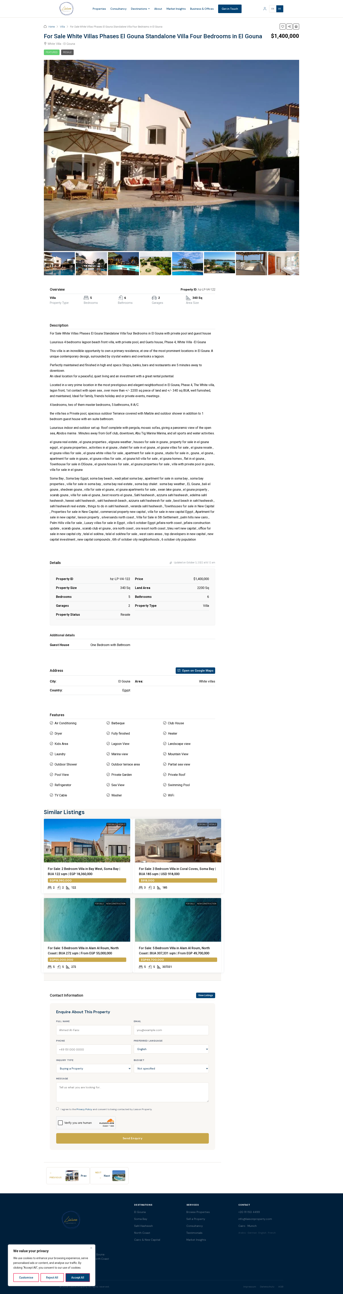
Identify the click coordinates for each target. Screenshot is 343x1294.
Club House (176, 723)
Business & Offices (202, 9)
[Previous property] (72, 1175)
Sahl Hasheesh (143, 1226)
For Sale (111, 824)
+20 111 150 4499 (249, 1212)
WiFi (171, 795)
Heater (172, 733)
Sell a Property (195, 1219)
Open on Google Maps (197, 670)
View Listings (205, 995)
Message (62, 1078)
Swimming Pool (179, 785)
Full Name (63, 1021)
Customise (26, 1277)
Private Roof (176, 775)
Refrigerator (63, 785)
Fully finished (120, 733)
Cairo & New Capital (147, 1239)
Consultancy (118, 9)
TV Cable (61, 795)
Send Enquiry (133, 1138)
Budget (139, 1060)
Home (51, 26)
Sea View (117, 785)
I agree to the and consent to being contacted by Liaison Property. (106, 1109)
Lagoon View (120, 744)
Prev (84, 1175)
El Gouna (140, 1212)
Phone (60, 1040)
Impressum (249, 1286)
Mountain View (178, 754)
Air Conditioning (65, 723)
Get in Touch (230, 9)
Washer (116, 795)
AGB (280, 1286)
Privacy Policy (84, 1109)
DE (279, 9)
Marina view (119, 754)
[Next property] (118, 1175)
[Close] (91, 1247)
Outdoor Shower (66, 764)
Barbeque (118, 723)
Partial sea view (179, 764)
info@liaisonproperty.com (255, 1219)
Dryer (58, 733)
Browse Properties (198, 1212)
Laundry (60, 754)
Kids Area (61, 744)
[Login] (265, 9)
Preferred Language (148, 1040)
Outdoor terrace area (125, 764)
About (158, 9)
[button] (283, 27)
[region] (51, 1265)
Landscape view (179, 744)
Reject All (52, 1277)
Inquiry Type (65, 1060)
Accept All (77, 1277)
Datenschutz (267, 1286)
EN (272, 9)
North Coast (142, 1233)
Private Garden (121, 775)
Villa (62, 26)
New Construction (115, 904)
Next (107, 1175)
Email (137, 1021)
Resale (67, 52)
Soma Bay (140, 1219)
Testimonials (194, 1233)
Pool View (62, 775)
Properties (99, 9)
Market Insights (176, 9)
